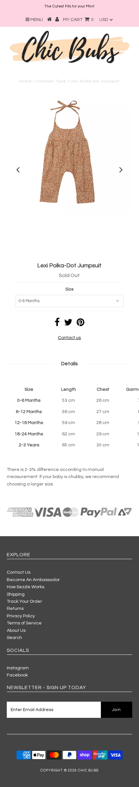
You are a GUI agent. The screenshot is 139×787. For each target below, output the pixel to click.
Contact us (69, 337)
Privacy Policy (21, 616)
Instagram (18, 668)
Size (69, 289)
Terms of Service (24, 623)
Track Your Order (24, 601)
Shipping (16, 594)
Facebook (17, 675)
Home (25, 81)
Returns (15, 608)
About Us (16, 630)
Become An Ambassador (33, 580)
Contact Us (18, 572)
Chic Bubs (88, 770)
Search (14, 637)
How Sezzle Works (25, 587)
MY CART (78, 19)
